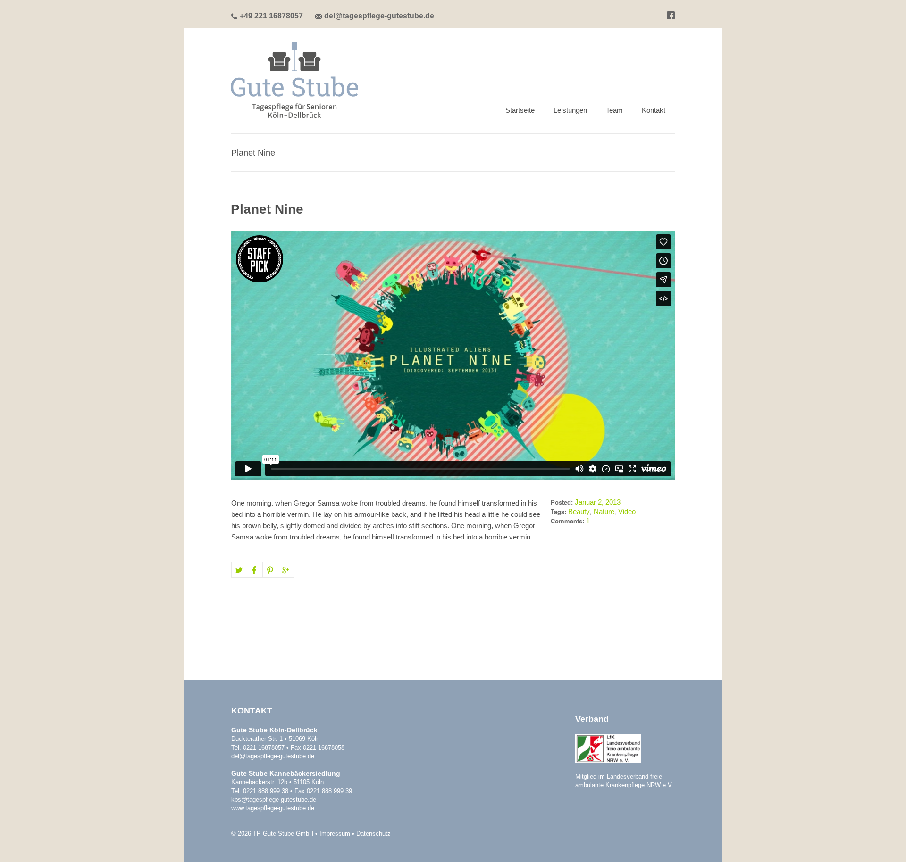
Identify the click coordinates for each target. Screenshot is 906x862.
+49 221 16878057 (271, 16)
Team (614, 110)
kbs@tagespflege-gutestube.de (273, 799)
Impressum (334, 833)
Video (627, 511)
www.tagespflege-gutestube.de (272, 808)
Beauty (579, 511)
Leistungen (570, 110)
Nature (604, 511)
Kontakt (653, 110)
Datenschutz (373, 833)
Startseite (520, 110)
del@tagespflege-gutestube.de (379, 16)
